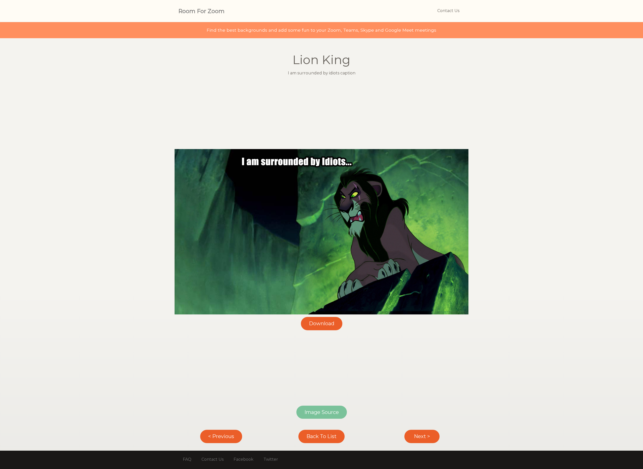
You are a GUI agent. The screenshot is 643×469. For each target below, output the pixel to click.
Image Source (321, 412)
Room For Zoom (201, 11)
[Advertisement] (321, 114)
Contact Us (448, 10)
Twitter (270, 459)
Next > (422, 436)
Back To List (321, 436)
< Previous (221, 436)
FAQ (187, 459)
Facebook (243, 459)
